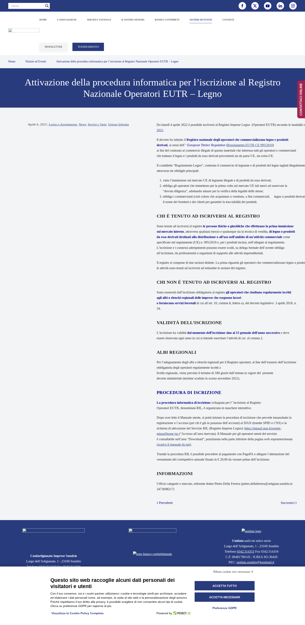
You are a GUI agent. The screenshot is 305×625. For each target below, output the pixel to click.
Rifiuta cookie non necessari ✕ (233, 571)
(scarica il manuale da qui (173, 444)
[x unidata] (255, 6)
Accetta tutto (224, 585)
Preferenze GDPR (224, 608)
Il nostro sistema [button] (132, 19)
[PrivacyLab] (181, 613)
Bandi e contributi (167, 19)
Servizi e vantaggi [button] (99, 19)
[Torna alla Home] (23, 33)
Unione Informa (118, 124)
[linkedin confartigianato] (280, 6)
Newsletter (53, 46)
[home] (53, 538)
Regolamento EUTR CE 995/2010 (250, 145)
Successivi (287, 503)
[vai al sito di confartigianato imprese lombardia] (152, 537)
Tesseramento (88, 46)
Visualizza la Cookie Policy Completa (77, 613)
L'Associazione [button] (67, 19)
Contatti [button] (228, 19)
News (82, 124)
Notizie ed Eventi (36, 61)
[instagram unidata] (293, 6)
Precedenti (166, 503)
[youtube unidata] (267, 6)
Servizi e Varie (97, 124)
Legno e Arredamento (63, 124)
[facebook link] (242, 6)
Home (43, 19)
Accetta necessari (224, 597)
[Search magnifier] (47, 6)
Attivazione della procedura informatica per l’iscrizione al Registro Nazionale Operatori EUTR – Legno (117, 61)
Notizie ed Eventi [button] (201, 19)
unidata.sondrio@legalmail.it (255, 562)
